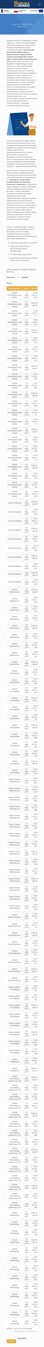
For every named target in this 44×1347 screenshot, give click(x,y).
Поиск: (9, 283)
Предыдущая (20, 1331)
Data (26, 288)
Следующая (31, 1331)
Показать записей (17, 277)
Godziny (34, 288)
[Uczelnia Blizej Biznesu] (22, 4)
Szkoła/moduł (14, 288)
